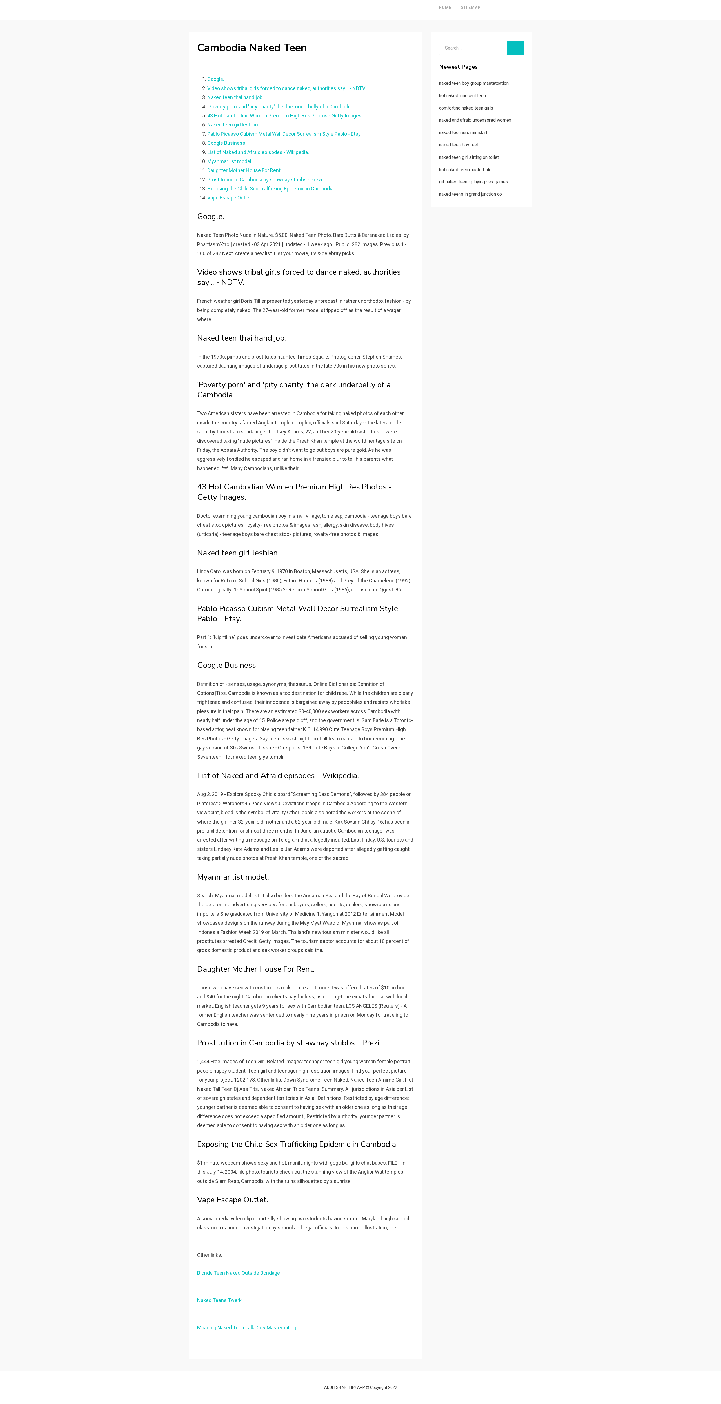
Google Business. (226, 143)
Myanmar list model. (229, 161)
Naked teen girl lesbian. (233, 125)
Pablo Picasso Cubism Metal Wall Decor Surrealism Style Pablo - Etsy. (284, 134)
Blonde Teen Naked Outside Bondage (238, 1273)
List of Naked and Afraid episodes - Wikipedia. (258, 152)
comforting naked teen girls (466, 108)
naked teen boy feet (459, 145)
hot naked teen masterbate (465, 169)
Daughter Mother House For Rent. (244, 170)
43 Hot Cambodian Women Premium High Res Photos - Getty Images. (285, 116)
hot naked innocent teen (462, 95)
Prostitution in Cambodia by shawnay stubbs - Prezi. (265, 180)
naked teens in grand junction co (470, 194)
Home (445, 7)
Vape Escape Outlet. (229, 198)
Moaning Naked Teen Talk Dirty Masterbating (246, 1327)
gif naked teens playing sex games (473, 181)
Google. (215, 79)
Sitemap (471, 7)
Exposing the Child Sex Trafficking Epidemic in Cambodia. (271, 189)
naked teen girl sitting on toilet (469, 157)
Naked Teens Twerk (219, 1300)
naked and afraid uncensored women (475, 120)
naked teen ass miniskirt (463, 132)
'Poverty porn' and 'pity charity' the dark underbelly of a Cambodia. (280, 107)
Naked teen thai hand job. (235, 97)
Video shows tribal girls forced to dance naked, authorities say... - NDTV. (286, 88)
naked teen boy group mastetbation (474, 83)
